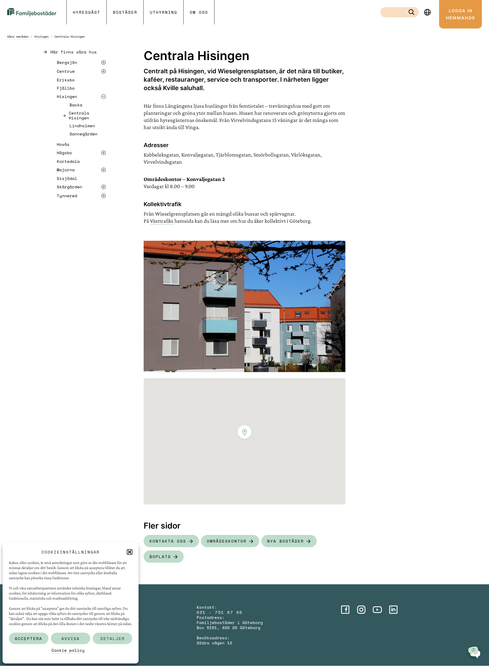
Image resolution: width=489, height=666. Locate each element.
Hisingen (41, 36)
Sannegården (84, 134)
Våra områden (18, 36)
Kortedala (68, 161)
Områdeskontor (227, 541)
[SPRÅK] (427, 12)
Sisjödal (67, 178)
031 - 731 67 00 (219, 612)
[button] (129, 552)
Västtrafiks (162, 221)
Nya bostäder (285, 541)
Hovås (63, 144)
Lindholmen (82, 125)
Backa (76, 105)
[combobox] (396, 12)
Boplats (160, 557)
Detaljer (112, 638)
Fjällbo (66, 88)
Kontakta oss (168, 541)
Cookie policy (68, 650)
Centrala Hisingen (79, 115)
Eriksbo (66, 80)
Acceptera (28, 638)
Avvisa (70, 638)
